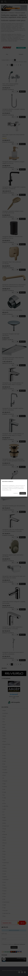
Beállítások (16, 493)
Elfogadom (23, 493)
